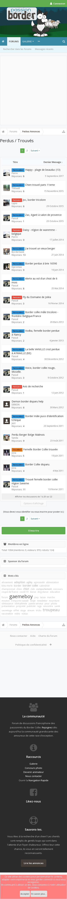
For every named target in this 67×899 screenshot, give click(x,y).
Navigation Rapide (38, 780)
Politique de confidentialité (31, 644)
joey (36, 597)
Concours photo (33, 768)
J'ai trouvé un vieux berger (40, 248)
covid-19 (24, 591)
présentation (8, 606)
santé (57, 606)
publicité (31, 606)
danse (33, 591)
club (33, 589)
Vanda (15, 437)
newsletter (42, 600)
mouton (6, 600)
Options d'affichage (34, 503)
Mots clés (13, 575)
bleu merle (7, 585)
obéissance (7, 603)
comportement (44, 589)
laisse (43, 597)
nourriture (54, 600)
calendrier (44, 585)
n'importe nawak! (20, 600)
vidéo (17, 613)
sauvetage (7, 610)
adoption (19, 582)
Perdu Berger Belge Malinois (28, 434)
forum (5, 597)
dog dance (43, 591)
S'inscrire (33, 530)
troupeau (51, 609)
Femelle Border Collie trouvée (40, 449)
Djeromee (17, 266)
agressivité (39, 582)
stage (23, 610)
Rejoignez (47, 727)
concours (58, 589)
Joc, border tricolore (34, 199)
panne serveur (36, 603)
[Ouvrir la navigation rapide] (63, 131)
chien (19, 589)
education (55, 591)
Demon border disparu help (27, 401)
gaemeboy (21, 596)
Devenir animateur (33, 772)
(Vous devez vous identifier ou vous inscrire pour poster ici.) (33, 511)
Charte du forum (47, 635)
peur (47, 603)
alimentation (52, 582)
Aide (33, 635)
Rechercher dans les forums (17, 49)
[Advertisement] (33, 90)
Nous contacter (18, 635)
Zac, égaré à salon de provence (43, 214)
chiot (26, 589)
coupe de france (10, 591)
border (17, 585)
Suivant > (35, 150)
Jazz (14, 423)
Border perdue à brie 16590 (41, 263)
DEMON (15, 404)
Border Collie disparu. (37, 464)
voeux (25, 613)
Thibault (16, 188)
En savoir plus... (38, 893)
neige (33, 600)
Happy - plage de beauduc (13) (42, 169)
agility (29, 582)
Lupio (14, 203)
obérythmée (21, 603)
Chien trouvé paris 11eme (40, 184)
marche (51, 597)
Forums (14, 41)
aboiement (7, 582)
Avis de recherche (33, 386)
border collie (30, 585)
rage (39, 606)
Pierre (15, 173)
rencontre (48, 606)
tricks (38, 610)
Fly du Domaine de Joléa (37, 297)
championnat (8, 589)
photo (54, 603)
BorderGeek (18, 251)
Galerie (27, 41)
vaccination (7, 613)
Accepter (25, 893)
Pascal (15, 218)
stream (30, 610)
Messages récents (44, 49)
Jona (14, 452)
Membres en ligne (18, 544)
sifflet (16, 610)
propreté (20, 606)
